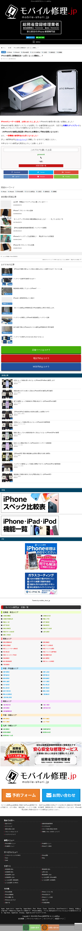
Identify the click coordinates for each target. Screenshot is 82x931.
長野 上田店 (46, 672)
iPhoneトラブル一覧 (47, 891)
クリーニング (8, 826)
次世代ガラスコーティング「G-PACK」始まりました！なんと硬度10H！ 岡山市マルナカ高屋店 (60, 259)
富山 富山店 (46, 684)
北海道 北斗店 (47, 615)
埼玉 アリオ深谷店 (48, 645)
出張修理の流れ (9, 872)
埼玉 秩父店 (6, 651)
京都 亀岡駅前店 (7, 711)
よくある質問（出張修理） (49, 880)
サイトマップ (48, 918)
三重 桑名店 (46, 694)
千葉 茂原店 (6, 664)
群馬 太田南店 (7, 645)
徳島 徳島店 (6, 718)
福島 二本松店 (7, 634)
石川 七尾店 (46, 681)
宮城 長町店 (46, 625)
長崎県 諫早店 (47, 729)
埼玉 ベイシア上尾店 (48, 648)
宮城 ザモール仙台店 (8, 631)
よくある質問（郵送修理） (12, 880)
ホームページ (21, 139)
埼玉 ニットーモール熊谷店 (10, 648)
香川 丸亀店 (46, 718)
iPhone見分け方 (46, 894)
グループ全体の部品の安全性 (49, 829)
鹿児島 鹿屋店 (7, 732)
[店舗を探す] (31, 925)
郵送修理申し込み (46, 874)
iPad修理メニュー (46, 843)
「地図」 (41, 161)
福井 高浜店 (46, 688)
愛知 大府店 (46, 691)
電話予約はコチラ (41, 358)
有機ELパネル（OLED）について (51, 831)
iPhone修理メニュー (10, 843)
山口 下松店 (46, 721)
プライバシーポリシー (33, 918)
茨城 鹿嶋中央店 (47, 655)
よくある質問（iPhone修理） (49, 877)
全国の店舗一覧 (41, 165)
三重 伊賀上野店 (7, 697)
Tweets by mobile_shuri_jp (41, 600)
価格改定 (52, 52)
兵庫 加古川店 (47, 708)
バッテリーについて (10, 834)
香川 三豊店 (6, 721)
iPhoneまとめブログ (10, 900)
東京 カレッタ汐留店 (48, 661)
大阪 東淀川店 (7, 704)
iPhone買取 (45, 855)
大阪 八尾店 (46, 704)
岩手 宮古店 (6, 625)
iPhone (10, 52)
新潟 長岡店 (6, 678)
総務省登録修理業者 (47, 823)
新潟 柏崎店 (46, 678)
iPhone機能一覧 (9, 897)
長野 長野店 (6, 672)
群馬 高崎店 (46, 642)
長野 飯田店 (6, 675)
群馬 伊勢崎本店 (7, 642)
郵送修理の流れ (46, 869)
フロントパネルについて (11, 831)
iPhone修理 (26, 52)
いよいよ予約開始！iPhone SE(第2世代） (10, 256)
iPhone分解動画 (9, 894)
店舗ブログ (45, 900)
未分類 (3, 52)
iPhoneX (17, 52)
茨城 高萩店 (6, 658)
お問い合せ (45, 872)
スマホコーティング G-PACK (12, 855)
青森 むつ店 (6, 622)
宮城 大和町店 (7, 628)
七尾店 (45, 52)
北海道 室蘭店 (7, 615)
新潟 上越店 (6, 681)
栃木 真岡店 (46, 658)
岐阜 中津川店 (7, 691)
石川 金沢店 (6, 684)
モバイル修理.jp (36, 52)
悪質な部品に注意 (10, 829)
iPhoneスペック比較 (47, 897)
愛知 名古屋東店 (7, 694)
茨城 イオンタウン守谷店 (9, 655)
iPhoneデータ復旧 (46, 846)
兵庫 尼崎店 (6, 708)
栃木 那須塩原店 (7, 661)
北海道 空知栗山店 (8, 619)
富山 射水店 (6, 688)
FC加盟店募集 (46, 902)
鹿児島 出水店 (47, 732)
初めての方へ (8, 823)
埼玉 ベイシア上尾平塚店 (49, 651)
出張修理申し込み (10, 877)
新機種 (60, 52)
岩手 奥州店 (46, 622)
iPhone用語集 (8, 891)
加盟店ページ (59, 918)
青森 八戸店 (46, 619)
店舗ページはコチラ (41, 349)
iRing (43, 858)
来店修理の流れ (9, 869)
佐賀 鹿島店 (6, 729)
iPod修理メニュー (9, 846)
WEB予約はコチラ (41, 366)
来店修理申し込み (10, 874)
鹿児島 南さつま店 (8, 735)
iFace (6, 858)
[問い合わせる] (50, 925)
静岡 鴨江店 (46, 675)
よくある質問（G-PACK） (12, 882)
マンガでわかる (46, 826)
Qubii (6, 860)
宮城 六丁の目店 (47, 628)
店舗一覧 (7, 902)
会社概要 (21, 918)
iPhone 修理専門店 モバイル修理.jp (48, 916)
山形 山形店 (46, 631)
